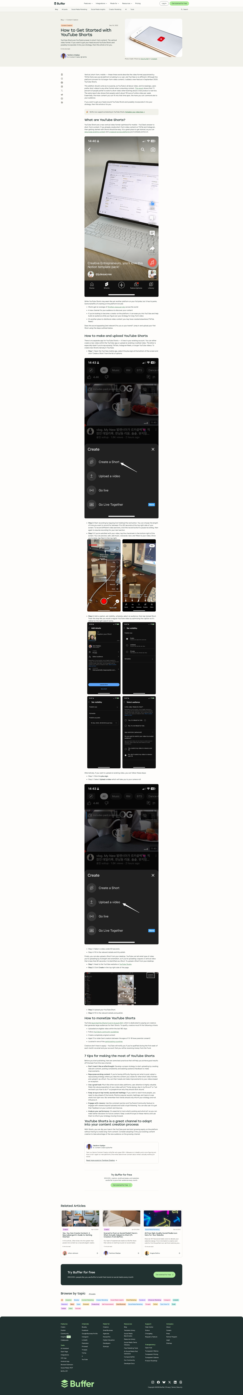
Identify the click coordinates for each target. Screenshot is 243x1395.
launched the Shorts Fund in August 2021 (107, 1023)
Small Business (108, 1330)
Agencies (106, 1333)
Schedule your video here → (135, 112)
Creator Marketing (115, 9)
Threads (84, 1350)
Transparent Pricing (151, 1354)
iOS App (63, 1358)
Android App (65, 1361)
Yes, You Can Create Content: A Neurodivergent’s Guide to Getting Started (77, 1235)
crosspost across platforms (119, 132)
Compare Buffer (129, 1357)
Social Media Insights (98, 9)
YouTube (85, 1359)
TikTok (84, 1353)
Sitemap (169, 1343)
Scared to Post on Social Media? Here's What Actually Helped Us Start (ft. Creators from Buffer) (120, 1235)
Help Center (149, 1327)
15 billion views (116, 307)
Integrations (65, 1355)
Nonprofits (106, 1337)
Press (168, 1333)
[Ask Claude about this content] (62, 102)
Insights (65, 1337)
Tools (132, 9)
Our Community (129, 1360)
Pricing (138, 3)
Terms (174, 1387)
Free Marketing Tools (131, 1348)
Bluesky (84, 1327)
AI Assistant (65, 1348)
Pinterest (85, 1346)
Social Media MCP (67, 1368)
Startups (106, 1346)
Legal (168, 1340)
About (168, 1327)
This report (139, 88)
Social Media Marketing (79, 9)
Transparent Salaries (152, 1357)
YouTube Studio (125, 964)
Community (65, 1333)
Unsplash (154, 59)
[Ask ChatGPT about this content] (62, 98)
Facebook (85, 1330)
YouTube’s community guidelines (106, 1032)
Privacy (168, 1387)
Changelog (148, 1333)
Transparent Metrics (151, 1351)
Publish (63, 1330)
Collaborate (64, 1340)
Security (179, 1387)
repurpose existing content (94, 132)
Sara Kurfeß (145, 59)
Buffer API (64, 1371)
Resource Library (129, 1339)
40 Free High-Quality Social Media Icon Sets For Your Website (161, 1234)
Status (147, 1330)
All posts (64, 9)
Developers (106, 1343)
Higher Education (109, 1340)
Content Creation (72, 20)
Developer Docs (129, 1363)
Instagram (85, 1337)
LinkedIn (85, 1340)
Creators (106, 1327)
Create (63, 1327)
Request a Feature (151, 1337)
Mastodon (85, 1343)
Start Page (64, 1351)
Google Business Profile (89, 1333)
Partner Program (171, 1337)
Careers (168, 1330)
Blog (56, 9)
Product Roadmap (151, 1361)
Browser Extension (67, 1364)
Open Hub (148, 1348)
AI (126, 9)
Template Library (129, 1330)
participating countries (114, 1041)
